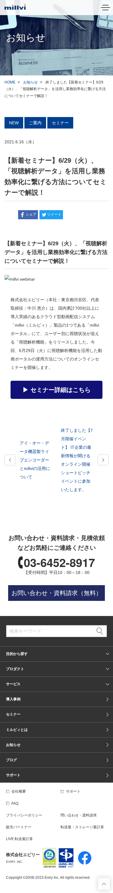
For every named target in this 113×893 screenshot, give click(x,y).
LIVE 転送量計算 (19, 839)
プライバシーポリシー (24, 815)
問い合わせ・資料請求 (79, 815)
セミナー (13, 714)
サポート (13, 775)
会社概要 (18, 791)
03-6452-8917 (59, 562)
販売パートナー (18, 827)
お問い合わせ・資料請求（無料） (56, 593)
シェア (31, 214)
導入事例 (13, 699)
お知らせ (30, 82)
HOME (10, 82)
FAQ (14, 803)
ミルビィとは (17, 730)
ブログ (11, 760)
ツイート (54, 214)
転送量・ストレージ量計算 (82, 827)
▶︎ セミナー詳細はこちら (57, 389)
